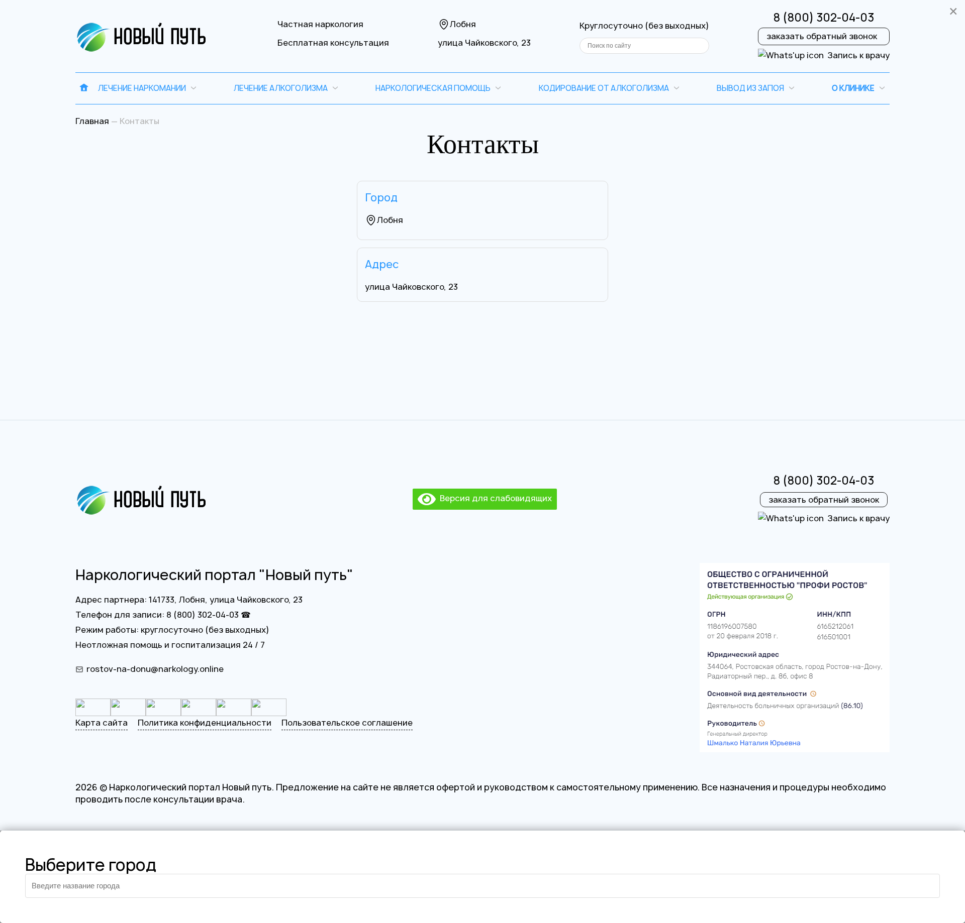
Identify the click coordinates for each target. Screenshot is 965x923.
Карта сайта (101, 722)
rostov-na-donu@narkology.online (155, 668)
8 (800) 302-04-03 (824, 17)
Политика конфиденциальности (204, 722)
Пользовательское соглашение (347, 722)
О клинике (853, 88)
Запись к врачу (858, 55)
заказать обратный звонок (821, 36)
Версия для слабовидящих (494, 498)
